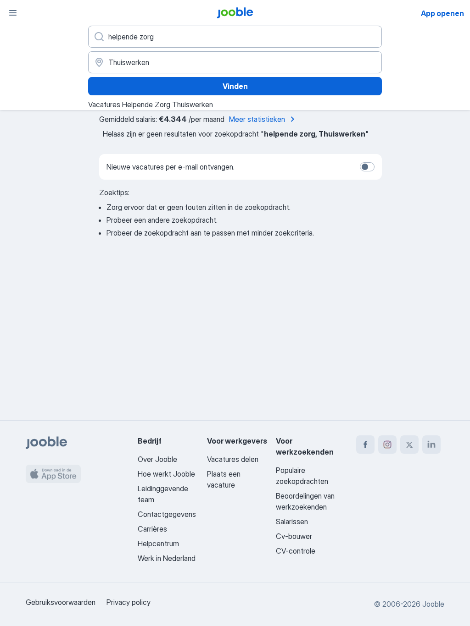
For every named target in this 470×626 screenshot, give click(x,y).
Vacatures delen (232, 459)
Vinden (235, 86)
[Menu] (13, 13)
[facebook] (365, 444)
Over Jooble (157, 459)
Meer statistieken (257, 119)
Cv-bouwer (294, 536)
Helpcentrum (158, 543)
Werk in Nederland (167, 558)
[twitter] (409, 444)
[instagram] (387, 444)
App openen (442, 13)
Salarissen (292, 521)
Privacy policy (128, 602)
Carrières (152, 528)
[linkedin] (431, 444)
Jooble (433, 604)
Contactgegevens (167, 514)
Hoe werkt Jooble (166, 473)
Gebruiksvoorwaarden (60, 602)
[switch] (367, 166)
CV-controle (295, 550)
